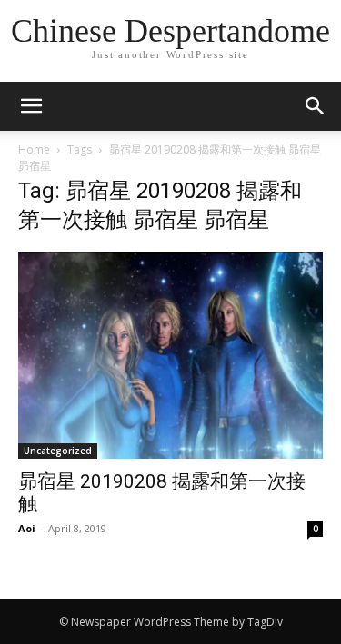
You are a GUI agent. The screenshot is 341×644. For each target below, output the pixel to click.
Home (34, 149)
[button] (315, 106)
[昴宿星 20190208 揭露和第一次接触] (170, 355)
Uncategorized (58, 450)
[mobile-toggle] (31, 106)
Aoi (26, 528)
